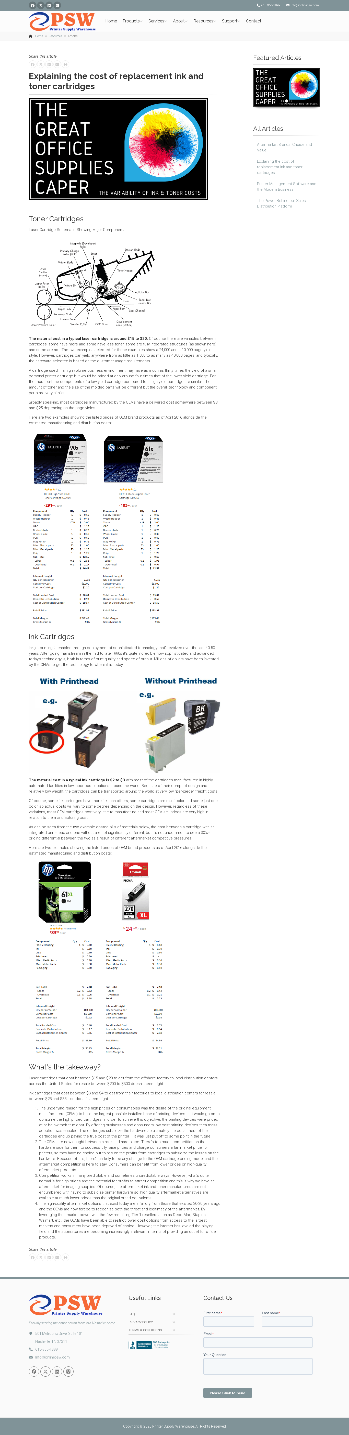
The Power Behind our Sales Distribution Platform (281, 203)
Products (131, 21)
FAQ (132, 1314)
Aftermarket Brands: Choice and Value (284, 147)
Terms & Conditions (145, 1330)
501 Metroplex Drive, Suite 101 (59, 1333)
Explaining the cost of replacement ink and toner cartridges (280, 167)
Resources (203, 21)
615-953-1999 (271, 5)
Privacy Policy (141, 1322)
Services (156, 21)
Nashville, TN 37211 (51, 1341)
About (179, 21)
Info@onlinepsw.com (305, 5)
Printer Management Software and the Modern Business (286, 187)
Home (111, 21)
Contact (253, 21)
